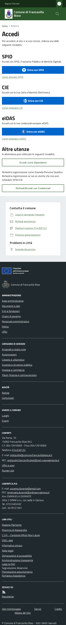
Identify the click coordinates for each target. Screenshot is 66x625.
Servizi (37, 609)
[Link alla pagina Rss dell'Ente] (4, 592)
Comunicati (8, 398)
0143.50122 (18, 450)
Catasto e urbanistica (13, 360)
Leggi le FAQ (8, 564)
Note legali (7, 551)
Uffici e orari (8, 465)
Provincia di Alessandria (14, 530)
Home (5, 25)
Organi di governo (11, 316)
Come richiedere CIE (12, 108)
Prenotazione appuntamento (17, 572)
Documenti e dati (11, 306)
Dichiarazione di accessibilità (17, 556)
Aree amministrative (13, 301)
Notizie (5, 393)
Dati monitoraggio (11, 609)
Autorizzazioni (9, 354)
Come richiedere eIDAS (14, 139)
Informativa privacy (12, 545)
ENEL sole (7, 540)
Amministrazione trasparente (17, 560)
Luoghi (5, 416)
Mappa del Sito (23, 613)
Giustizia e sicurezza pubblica (17, 365)
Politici (5, 326)
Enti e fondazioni (11, 311)
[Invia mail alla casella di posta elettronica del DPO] (25, 488)
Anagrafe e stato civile (14, 349)
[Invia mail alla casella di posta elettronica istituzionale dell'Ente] (31, 455)
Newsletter (8, 596)
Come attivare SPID (12, 77)
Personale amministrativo (15, 321)
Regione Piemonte (12, 3)
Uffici (4, 332)
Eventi (5, 421)
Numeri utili (8, 470)
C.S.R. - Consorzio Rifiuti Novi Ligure (21, 535)
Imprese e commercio (13, 370)
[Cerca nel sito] (57, 14)
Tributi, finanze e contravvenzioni (19, 375)
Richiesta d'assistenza (13, 576)
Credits (58, 609)
